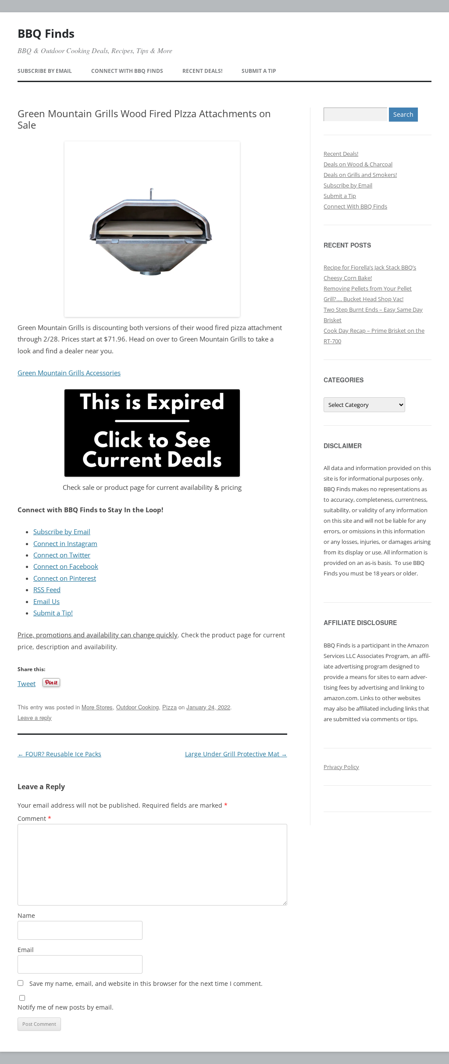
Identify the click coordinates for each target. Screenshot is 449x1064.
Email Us (46, 601)
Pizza (169, 707)
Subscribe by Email (45, 71)
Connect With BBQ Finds (127, 71)
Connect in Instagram (65, 543)
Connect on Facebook (65, 566)
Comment (34, 818)
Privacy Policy (341, 767)
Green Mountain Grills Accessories (69, 372)
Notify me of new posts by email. (66, 1007)
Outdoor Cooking (137, 707)
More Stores (97, 707)
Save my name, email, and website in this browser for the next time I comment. (146, 983)
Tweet (27, 682)
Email (26, 949)
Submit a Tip (259, 71)
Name (26, 915)
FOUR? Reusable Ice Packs (59, 754)
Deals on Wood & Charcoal (358, 164)
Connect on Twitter (61, 555)
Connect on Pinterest (64, 578)
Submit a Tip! (53, 613)
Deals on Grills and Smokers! (360, 175)
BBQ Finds (46, 33)
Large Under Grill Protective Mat (236, 754)
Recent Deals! (202, 71)
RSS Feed (47, 589)
